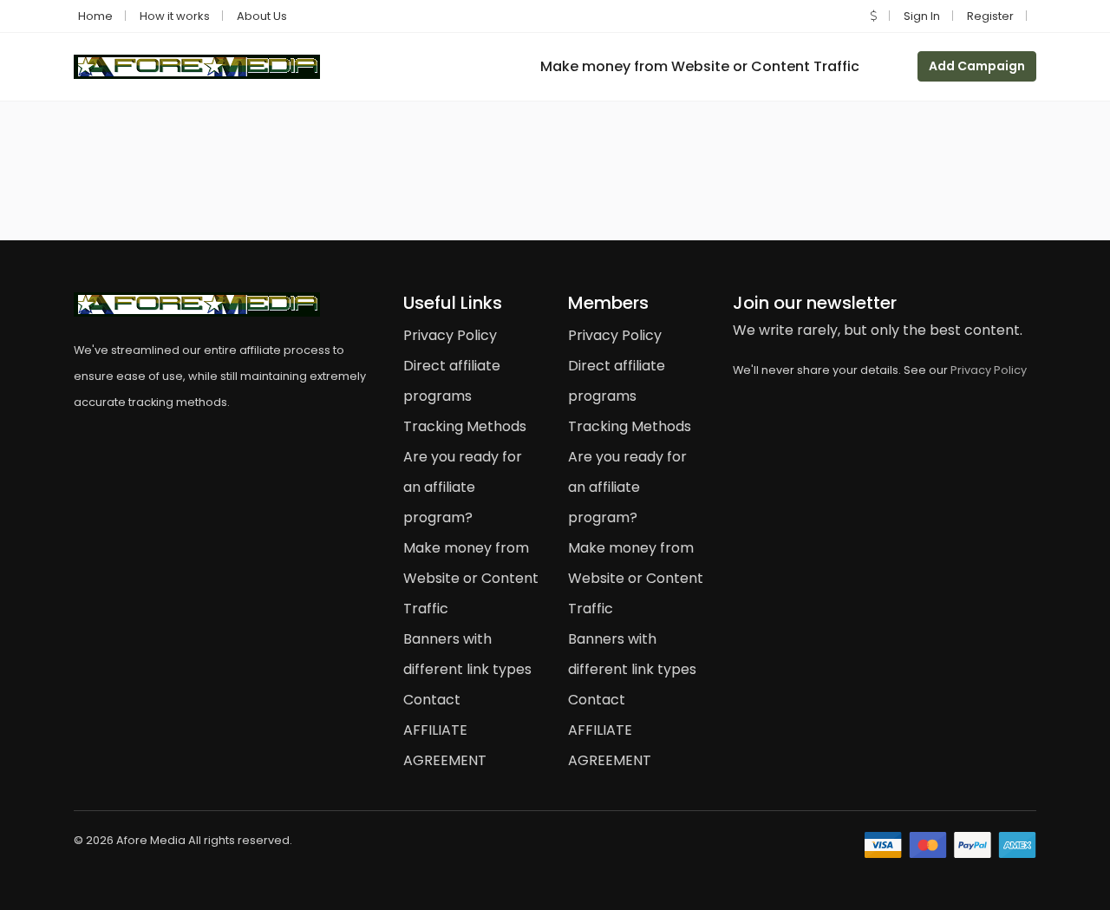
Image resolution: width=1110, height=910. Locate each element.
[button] (874, 16)
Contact (431, 700)
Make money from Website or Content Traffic (699, 66)
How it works (175, 16)
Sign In (922, 16)
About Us (262, 16)
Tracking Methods (464, 426)
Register (990, 16)
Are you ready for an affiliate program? (462, 487)
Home (95, 16)
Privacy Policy (450, 335)
